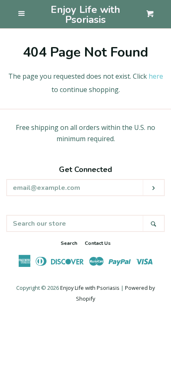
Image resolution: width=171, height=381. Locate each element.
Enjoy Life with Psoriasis (85, 15)
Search (69, 243)
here (156, 76)
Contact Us (98, 243)
